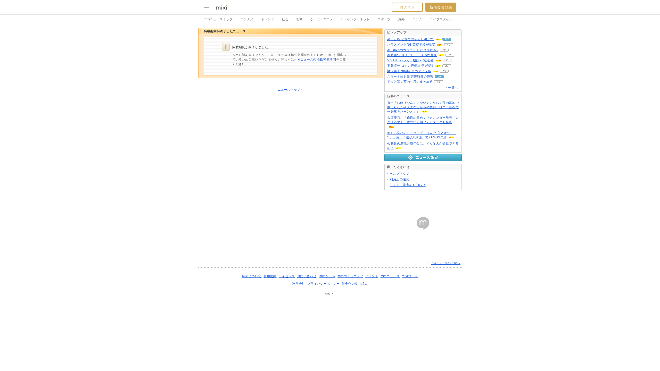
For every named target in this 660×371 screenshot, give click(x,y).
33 (444, 71)
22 (444, 50)
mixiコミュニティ (350, 276)
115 (447, 39)
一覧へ (453, 87)
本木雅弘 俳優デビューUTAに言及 (412, 55)
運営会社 (298, 283)
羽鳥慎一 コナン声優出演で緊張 (410, 66)
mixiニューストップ (218, 19)
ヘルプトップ (399, 173)
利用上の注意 (399, 179)
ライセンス (287, 276)
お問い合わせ (307, 276)
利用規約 (269, 276)
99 (439, 76)
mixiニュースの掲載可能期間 (315, 59)
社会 (285, 19)
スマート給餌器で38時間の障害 (410, 76)
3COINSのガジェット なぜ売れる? (412, 50)
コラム (417, 19)
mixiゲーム (327, 276)
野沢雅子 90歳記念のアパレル (409, 71)
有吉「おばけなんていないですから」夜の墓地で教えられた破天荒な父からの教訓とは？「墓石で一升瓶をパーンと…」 (423, 107)
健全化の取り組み (355, 283)
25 (449, 55)
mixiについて (251, 276)
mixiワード (410, 276)
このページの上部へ (445, 263)
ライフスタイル (441, 19)
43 (438, 81)
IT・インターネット (355, 19)
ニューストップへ (291, 89)
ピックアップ (397, 32)
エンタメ (247, 19)
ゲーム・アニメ (321, 19)
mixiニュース (390, 276)
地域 (299, 19)
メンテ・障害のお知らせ (408, 185)
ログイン (407, 7)
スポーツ (383, 19)
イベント (371, 276)
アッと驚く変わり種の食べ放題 (410, 81)
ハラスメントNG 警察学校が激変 (411, 44)
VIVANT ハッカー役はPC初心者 (410, 60)
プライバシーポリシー (323, 283)
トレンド (267, 19)
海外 (401, 19)
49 (448, 44)
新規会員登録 (441, 7)
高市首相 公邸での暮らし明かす (410, 39)
